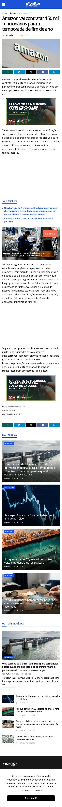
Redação (9, 35)
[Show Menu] (3, 4)
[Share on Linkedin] (54, 72)
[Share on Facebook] (42, 72)
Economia (9, 443)
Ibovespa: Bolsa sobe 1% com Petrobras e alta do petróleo (29, 516)
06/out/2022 (23, 35)
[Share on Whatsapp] (7, 72)
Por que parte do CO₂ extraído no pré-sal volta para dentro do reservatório (28, 561)
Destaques (9, 487)
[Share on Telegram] (19, 72)
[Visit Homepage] (33, 4)
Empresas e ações (25, 13)
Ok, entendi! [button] (31, 798)
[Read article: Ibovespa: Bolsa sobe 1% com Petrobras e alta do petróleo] (31, 505)
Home (4, 13)
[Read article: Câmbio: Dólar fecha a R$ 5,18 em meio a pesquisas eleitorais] (8, 739)
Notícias (13, 13)
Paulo (8, 674)
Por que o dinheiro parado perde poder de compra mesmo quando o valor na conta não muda (29, 603)
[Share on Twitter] (31, 72)
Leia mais (10, 689)
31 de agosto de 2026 (14, 478)
